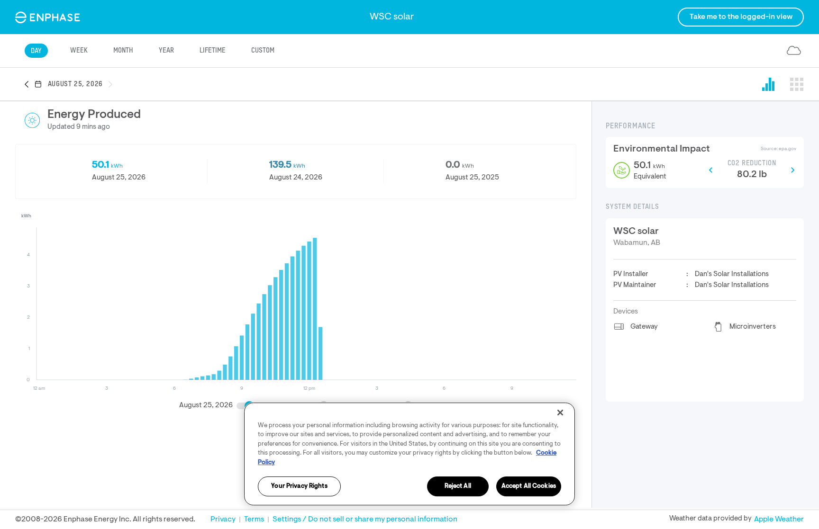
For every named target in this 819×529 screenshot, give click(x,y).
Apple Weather (779, 519)
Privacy (223, 519)
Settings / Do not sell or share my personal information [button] (365, 519)
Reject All (458, 487)
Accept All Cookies (528, 487)
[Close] (560, 412)
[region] (409, 454)
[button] (29, 84)
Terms (254, 519)
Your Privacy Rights (299, 487)
